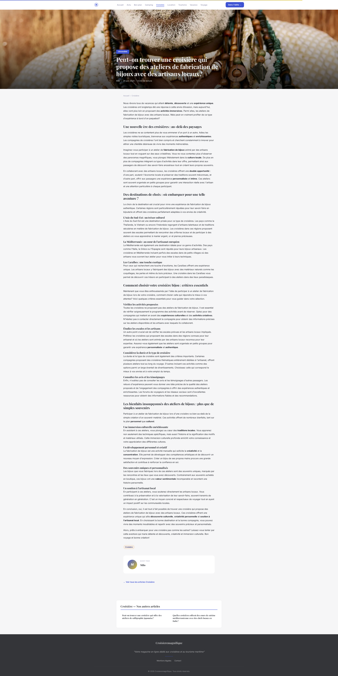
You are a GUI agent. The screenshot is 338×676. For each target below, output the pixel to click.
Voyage (204, 5)
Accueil (120, 5)
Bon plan (138, 5)
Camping (149, 5)
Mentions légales (164, 660)
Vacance (193, 5)
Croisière (160, 5)
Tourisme (182, 5)
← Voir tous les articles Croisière (138, 582)
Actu (129, 5)
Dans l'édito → (234, 5)
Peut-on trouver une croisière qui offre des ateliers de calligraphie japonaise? (142, 616)
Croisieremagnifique (169, 643)
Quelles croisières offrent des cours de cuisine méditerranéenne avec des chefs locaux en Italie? (194, 618)
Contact (177, 660)
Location (171, 5)
